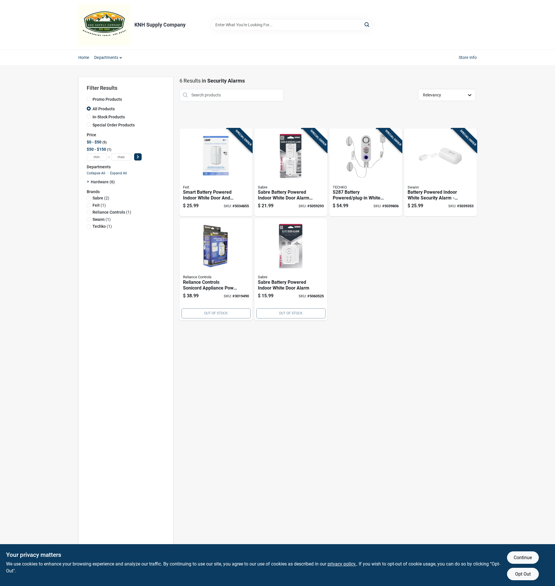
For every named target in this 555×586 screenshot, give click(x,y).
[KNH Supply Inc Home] (104, 25)
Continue (523, 557)
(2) (100, 198)
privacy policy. (342, 564)
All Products (103, 108)
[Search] (367, 24)
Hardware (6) (103, 182)
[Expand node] (89, 181)
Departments (106, 57)
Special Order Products (113, 125)
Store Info (468, 57)
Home (83, 57)
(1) (99, 205)
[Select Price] (138, 157)
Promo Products (107, 99)
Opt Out (523, 574)
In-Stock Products (108, 116)
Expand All (118, 173)
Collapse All (96, 173)
